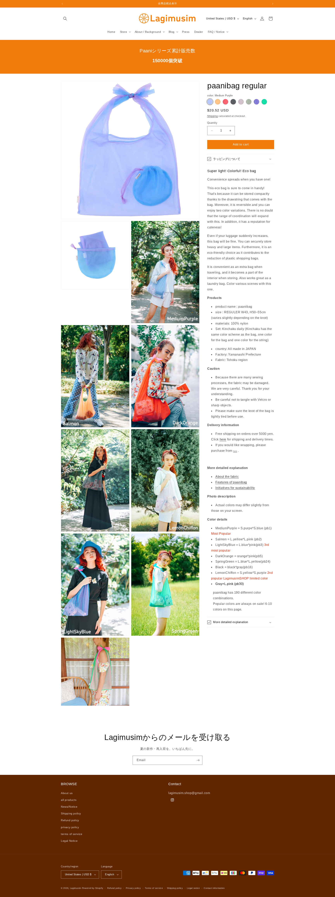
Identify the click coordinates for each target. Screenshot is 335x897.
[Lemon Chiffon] (241, 101)
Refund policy (70, 820)
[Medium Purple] (210, 101)
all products (68, 799)
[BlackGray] (233, 101)
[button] (65, 18)
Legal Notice (69, 840)
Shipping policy (71, 813)
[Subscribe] (198, 760)
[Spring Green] (264, 101)
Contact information (214, 888)
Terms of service (154, 888)
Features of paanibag (231, 482)
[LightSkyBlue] (256, 101)
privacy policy (70, 827)
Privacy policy (133, 888)
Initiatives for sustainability (235, 488)
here (223, 439)
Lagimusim (76, 888)
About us (67, 793)
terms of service (71, 834)
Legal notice (193, 888)
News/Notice (69, 806)
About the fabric (227, 476)
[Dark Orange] (225, 101)
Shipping (212, 116)
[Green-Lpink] (248, 101)
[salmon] (217, 101)
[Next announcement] (273, 3)
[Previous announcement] (62, 3)
